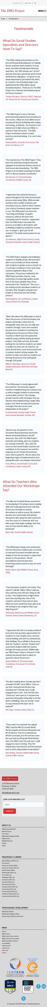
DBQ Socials (6, 838)
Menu (4, 927)
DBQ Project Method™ (9, 829)
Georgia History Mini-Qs (10, 887)
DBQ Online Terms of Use (10, 936)
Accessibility (6, 943)
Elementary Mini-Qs (8, 884)
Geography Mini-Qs (8, 877)
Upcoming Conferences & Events (12, 916)
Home (4, 931)
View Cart (27, 3)
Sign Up (9, 811)
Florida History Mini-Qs (9, 891)
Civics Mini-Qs (6, 875)
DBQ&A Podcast (7, 841)
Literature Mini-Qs (8, 882)
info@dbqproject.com (10, 792)
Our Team (5, 834)
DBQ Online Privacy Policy (10, 938)
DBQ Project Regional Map (10, 836)
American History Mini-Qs (10, 868)
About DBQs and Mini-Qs (10, 861)
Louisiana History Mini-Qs (10, 896)
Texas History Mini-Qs (9, 889)
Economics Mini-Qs (8, 880)
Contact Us (16, 3)
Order (4, 953)
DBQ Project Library (12, 857)
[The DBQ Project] (12, 8)
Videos (4, 843)
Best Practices (6, 831)
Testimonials (6, 946)
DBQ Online (6, 934)
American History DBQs (10, 865)
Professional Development (15, 907)
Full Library (5, 863)
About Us (6, 825)
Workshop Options (8, 911)
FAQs (3, 846)
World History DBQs (8, 870)
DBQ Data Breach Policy (10, 941)
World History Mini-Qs (9, 873)
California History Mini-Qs (10, 894)
